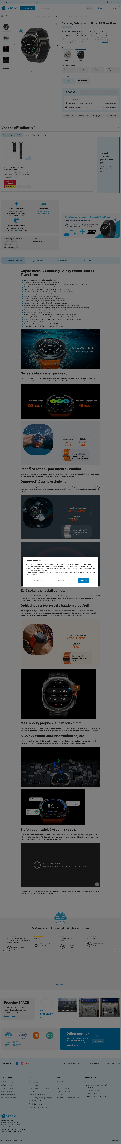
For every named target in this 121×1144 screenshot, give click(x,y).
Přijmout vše (83, 580)
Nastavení (61, 580)
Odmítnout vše (38, 580)
